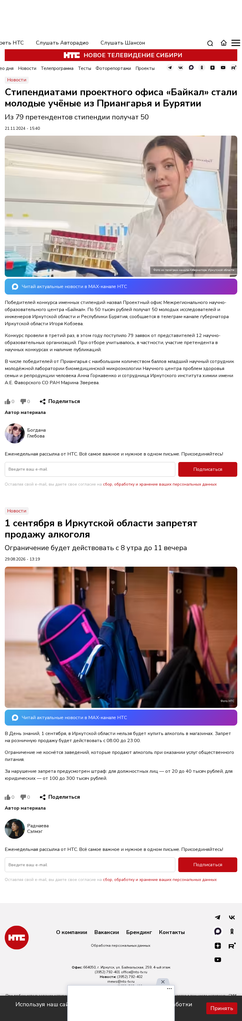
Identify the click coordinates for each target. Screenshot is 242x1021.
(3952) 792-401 (107, 972)
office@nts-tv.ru (134, 972)
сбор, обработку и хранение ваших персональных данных (160, 484)
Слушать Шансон (123, 42)
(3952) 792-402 (130, 976)
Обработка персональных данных (120, 945)
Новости (27, 68)
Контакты (172, 932)
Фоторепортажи (113, 68)
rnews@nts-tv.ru (121, 981)
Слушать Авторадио (62, 42)
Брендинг (139, 932)
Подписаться (207, 469)
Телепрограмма (57, 68)
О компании (71, 932)
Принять (221, 1008)
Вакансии (106, 932)
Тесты (84, 68)
